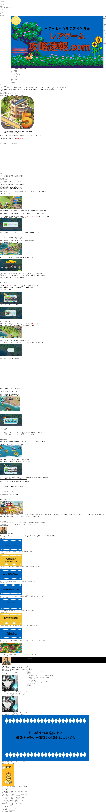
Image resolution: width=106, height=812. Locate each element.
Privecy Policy (31, 659)
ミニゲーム (3, 9)
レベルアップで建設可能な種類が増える (11, 176)
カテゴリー (5, 808)
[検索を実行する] (41, 671)
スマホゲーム (3, 10)
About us (29, 658)
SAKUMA (10, 533)
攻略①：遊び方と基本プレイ (10, 143)
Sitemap (2, 13)
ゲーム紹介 (3, 3)
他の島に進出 (3, 182)
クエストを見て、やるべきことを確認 (10, 181)
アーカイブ (5, 811)
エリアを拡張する (5, 179)
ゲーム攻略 (3, 92)
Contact (2, 15)
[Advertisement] (43, 160)
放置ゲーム (3, 6)
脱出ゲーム (3, 12)
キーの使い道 (3, 178)
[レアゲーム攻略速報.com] (57, 67)
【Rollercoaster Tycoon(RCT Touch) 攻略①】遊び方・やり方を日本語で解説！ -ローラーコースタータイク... (30, 514)
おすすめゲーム (4, 4)
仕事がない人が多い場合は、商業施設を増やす (13, 175)
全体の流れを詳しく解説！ (9, 494)
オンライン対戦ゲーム (6, 7)
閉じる (29, 672)
